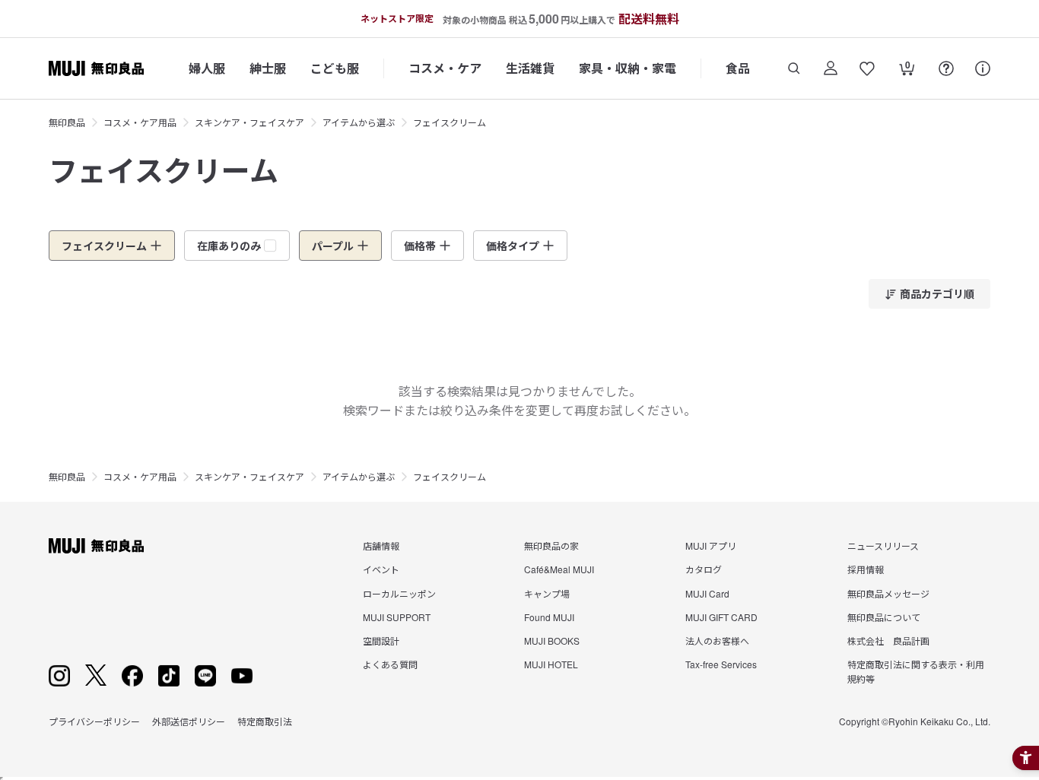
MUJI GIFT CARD (721, 616)
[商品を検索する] (794, 68)
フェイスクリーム (449, 122)
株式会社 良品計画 (888, 640)
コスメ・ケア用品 (139, 122)
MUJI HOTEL (551, 664)
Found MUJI (549, 616)
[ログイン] (830, 68)
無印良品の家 (551, 545)
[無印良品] (96, 545)
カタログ (703, 569)
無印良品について (883, 616)
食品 (738, 68)
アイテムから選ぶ (359, 122)
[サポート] (982, 68)
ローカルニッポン (399, 593)
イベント (381, 569)
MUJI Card (707, 593)
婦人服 (207, 68)
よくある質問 (390, 664)
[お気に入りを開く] (867, 68)
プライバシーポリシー (94, 721)
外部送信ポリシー (188, 721)
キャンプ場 (547, 593)
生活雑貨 (530, 68)
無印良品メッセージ (888, 593)
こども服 (334, 68)
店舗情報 (381, 545)
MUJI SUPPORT (397, 616)
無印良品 (67, 122)
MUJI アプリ (710, 545)
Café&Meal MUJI (559, 569)
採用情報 (865, 569)
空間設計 (381, 640)
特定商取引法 (264, 721)
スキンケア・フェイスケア (249, 122)
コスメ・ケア (444, 68)
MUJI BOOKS (552, 640)
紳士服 (267, 68)
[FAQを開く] (946, 68)
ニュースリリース (883, 545)
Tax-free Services (721, 664)
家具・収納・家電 (627, 68)
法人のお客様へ (717, 640)
